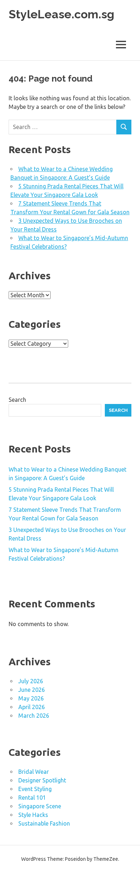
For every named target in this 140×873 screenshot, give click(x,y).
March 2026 (33, 715)
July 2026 (30, 681)
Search (17, 399)
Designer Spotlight (42, 780)
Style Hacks (33, 815)
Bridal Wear (33, 771)
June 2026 (31, 689)
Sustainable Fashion (44, 823)
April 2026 (31, 707)
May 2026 (31, 698)
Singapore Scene (39, 806)
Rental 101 (32, 797)
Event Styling (35, 789)
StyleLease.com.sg (61, 14)
